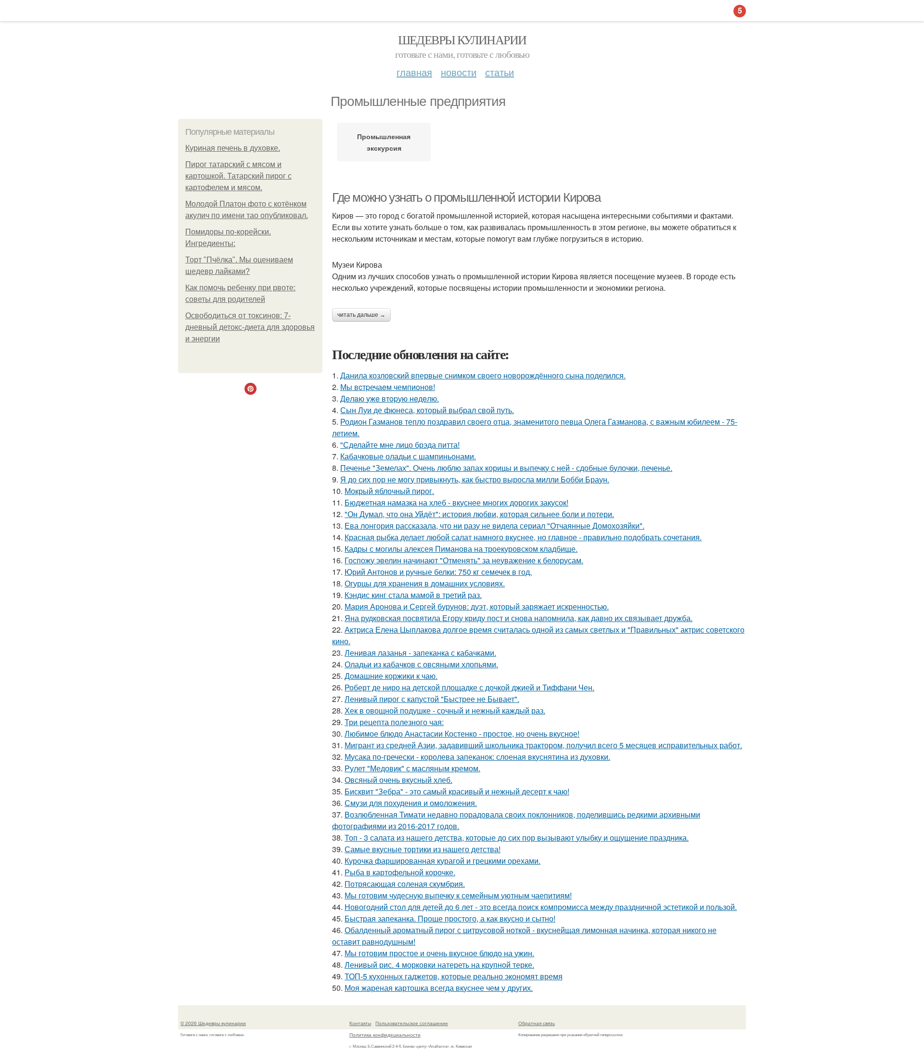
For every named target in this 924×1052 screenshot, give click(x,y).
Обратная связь (536, 1023)
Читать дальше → (361, 315)
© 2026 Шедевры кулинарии (213, 1023)
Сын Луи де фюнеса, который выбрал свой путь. (427, 410)
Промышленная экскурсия (384, 142)
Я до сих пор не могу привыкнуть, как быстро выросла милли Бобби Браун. (474, 479)
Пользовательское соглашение (411, 1023)
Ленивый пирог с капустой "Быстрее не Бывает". (432, 698)
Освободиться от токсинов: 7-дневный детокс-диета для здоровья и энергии (250, 327)
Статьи (499, 72)
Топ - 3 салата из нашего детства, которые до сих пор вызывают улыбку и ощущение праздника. (517, 837)
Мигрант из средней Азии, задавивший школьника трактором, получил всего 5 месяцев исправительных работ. (543, 745)
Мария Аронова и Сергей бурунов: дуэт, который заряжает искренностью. (477, 606)
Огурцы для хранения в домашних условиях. (425, 583)
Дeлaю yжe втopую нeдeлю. (389, 398)
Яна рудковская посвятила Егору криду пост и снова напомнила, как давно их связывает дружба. (519, 617)
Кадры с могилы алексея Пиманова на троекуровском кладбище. (461, 548)
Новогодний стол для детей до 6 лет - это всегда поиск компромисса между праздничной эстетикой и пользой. (541, 906)
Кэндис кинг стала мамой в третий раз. (413, 594)
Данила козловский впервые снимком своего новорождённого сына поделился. (483, 375)
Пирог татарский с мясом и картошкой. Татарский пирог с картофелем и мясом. (238, 176)
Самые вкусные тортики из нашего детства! (422, 849)
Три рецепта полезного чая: (394, 721)
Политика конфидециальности (385, 1034)
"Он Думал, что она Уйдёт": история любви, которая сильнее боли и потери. (479, 514)
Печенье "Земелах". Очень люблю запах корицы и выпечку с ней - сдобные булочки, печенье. (506, 467)
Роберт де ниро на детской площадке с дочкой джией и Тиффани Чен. (469, 687)
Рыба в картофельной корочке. (400, 872)
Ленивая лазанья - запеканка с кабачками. (420, 652)
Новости (458, 72)
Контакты (360, 1023)
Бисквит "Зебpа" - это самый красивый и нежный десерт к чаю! (457, 791)
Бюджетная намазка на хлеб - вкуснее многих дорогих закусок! (456, 502)
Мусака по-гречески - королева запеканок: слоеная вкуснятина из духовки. (477, 756)
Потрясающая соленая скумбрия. (405, 883)
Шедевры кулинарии (462, 39)
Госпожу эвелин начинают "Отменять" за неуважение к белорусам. (464, 560)
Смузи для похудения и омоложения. (411, 802)
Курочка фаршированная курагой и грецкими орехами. (442, 860)
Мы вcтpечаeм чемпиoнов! (387, 386)
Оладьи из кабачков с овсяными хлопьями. (421, 664)
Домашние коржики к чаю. (391, 675)
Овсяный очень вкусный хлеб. (398, 779)
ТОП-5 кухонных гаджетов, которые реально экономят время (454, 976)
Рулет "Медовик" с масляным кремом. (412, 768)
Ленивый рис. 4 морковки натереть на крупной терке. (439, 964)
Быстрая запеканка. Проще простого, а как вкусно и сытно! (450, 918)
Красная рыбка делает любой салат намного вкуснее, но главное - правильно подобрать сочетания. (523, 537)
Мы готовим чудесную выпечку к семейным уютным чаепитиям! (458, 895)
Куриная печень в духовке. (232, 148)
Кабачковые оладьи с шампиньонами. (408, 456)
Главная (414, 72)
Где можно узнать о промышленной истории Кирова (466, 197)
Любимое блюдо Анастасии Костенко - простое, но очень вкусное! (462, 733)
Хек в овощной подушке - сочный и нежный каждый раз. (445, 710)
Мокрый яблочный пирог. (389, 490)
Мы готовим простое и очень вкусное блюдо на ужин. (439, 953)
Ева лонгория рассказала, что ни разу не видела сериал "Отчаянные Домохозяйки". (494, 525)
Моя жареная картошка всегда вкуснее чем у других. (439, 987)
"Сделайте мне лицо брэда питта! (400, 444)
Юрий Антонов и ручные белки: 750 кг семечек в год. (438, 571)
